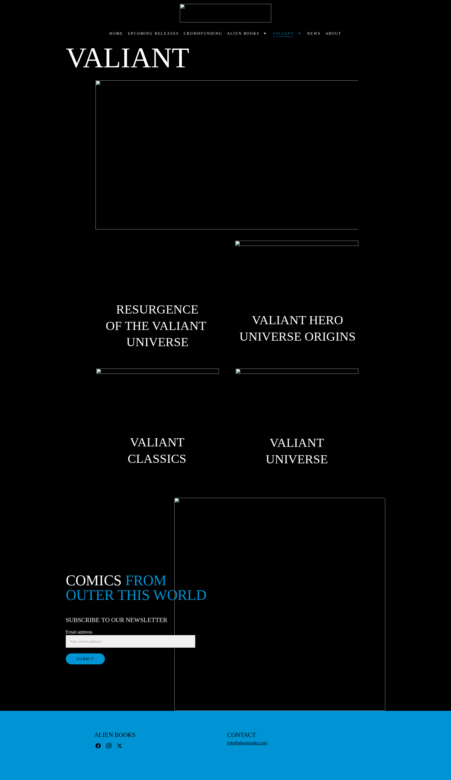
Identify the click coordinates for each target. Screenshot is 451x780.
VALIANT (157, 442)
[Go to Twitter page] (119, 745)
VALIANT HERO (297, 320)
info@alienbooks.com (247, 743)
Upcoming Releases (153, 34)
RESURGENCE (157, 309)
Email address (79, 632)
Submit (85, 659)
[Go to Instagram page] (108, 745)
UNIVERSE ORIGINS (297, 336)
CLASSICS (157, 458)
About (333, 34)
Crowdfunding (203, 34)
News (314, 34)
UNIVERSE (297, 459)
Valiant (283, 34)
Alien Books (243, 34)
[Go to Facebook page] (98, 745)
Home (116, 34)
